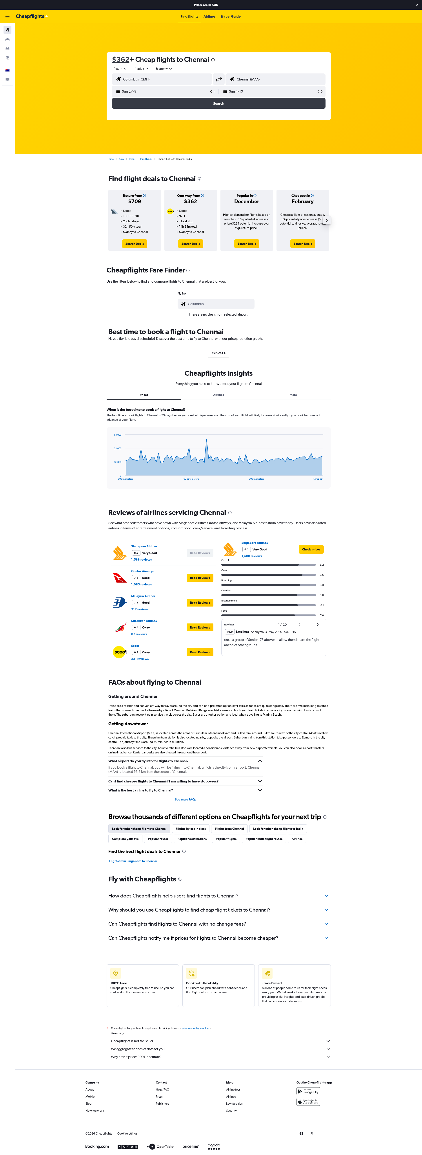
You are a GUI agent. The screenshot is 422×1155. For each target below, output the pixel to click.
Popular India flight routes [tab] (264, 839)
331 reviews (140, 659)
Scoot (135, 645)
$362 (120, 59)
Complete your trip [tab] (125, 839)
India (132, 159)
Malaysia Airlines (143, 596)
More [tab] (293, 395)
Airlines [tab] (218, 395)
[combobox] (120, 68)
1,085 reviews (141, 584)
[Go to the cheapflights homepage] (32, 16)
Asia (121, 159)
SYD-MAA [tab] (219, 353)
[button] (417, 5)
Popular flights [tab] (226, 839)
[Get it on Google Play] (308, 1091)
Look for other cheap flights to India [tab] (278, 828)
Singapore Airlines (144, 546)
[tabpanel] (219, 452)
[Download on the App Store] (308, 1102)
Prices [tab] (144, 395)
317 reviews (140, 609)
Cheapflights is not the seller (132, 1041)
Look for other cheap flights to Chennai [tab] (139, 828)
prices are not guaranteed (196, 1028)
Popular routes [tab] (158, 839)
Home (110, 159)
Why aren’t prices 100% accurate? (136, 1057)
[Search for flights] (7, 30)
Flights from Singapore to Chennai (133, 861)
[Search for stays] (7, 39)
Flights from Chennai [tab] (229, 828)
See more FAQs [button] (185, 799)
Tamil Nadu (146, 159)
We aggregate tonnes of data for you (138, 1049)
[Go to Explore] (7, 57)
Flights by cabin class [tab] (191, 828)
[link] (134, 243)
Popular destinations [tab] (192, 839)
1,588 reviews (141, 559)
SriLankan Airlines (144, 621)
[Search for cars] (7, 48)
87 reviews (139, 634)
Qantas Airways (142, 571)
